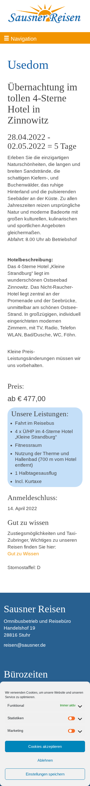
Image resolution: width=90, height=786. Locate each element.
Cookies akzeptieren (45, 746)
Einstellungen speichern (45, 774)
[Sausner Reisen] (45, 13)
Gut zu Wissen (23, 553)
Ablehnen (45, 760)
